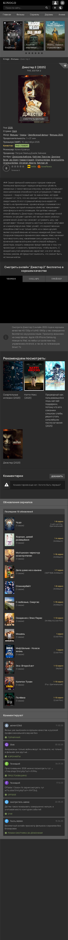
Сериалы (34, 14)
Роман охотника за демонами (25, 833)
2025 (10, 127)
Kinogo (6, 59)
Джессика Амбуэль (21, 156)
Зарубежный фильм (38, 134)
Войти (55, 3)
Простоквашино (17, 775)
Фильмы (21, 14)
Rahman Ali (42, 162)
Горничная (14, 737)
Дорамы (49, 14)
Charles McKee (10, 162)
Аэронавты (14, 756)
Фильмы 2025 (56, 134)
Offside (12, 794)
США (14, 131)
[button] (26, 53)
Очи (10, 813)
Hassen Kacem (26, 159)
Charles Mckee (42, 159)
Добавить (57, 476)
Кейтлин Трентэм (41, 156)
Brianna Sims (57, 159)
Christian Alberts (27, 162)
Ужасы (23, 134)
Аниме (62, 14)
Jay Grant (14, 159)
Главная (7, 14)
